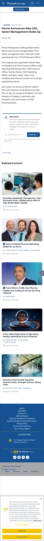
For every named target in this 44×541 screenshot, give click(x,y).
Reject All (22, 531)
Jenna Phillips (35, 250)
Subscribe (32, 135)
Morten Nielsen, (11, 340)
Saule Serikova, (23, 340)
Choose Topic (19, 9)
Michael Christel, (11, 388)
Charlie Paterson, (11, 250)
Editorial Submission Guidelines (22, 418)
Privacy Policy (22, 423)
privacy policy (8, 141)
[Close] (41, 498)
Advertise (22, 411)
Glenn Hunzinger (24, 388)
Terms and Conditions (22, 426)
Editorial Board (22, 416)
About (22, 408)
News (25, 471)
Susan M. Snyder (10, 342)
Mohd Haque (10, 296)
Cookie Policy (37, 520)
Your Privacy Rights (22, 428)
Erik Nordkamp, (24, 250)
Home (7, 471)
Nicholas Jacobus (11, 206)
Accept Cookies (22, 537)
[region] (22, 518)
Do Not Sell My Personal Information (22, 421)
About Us (16, 471)
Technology (7, 153)
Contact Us (22, 413)
